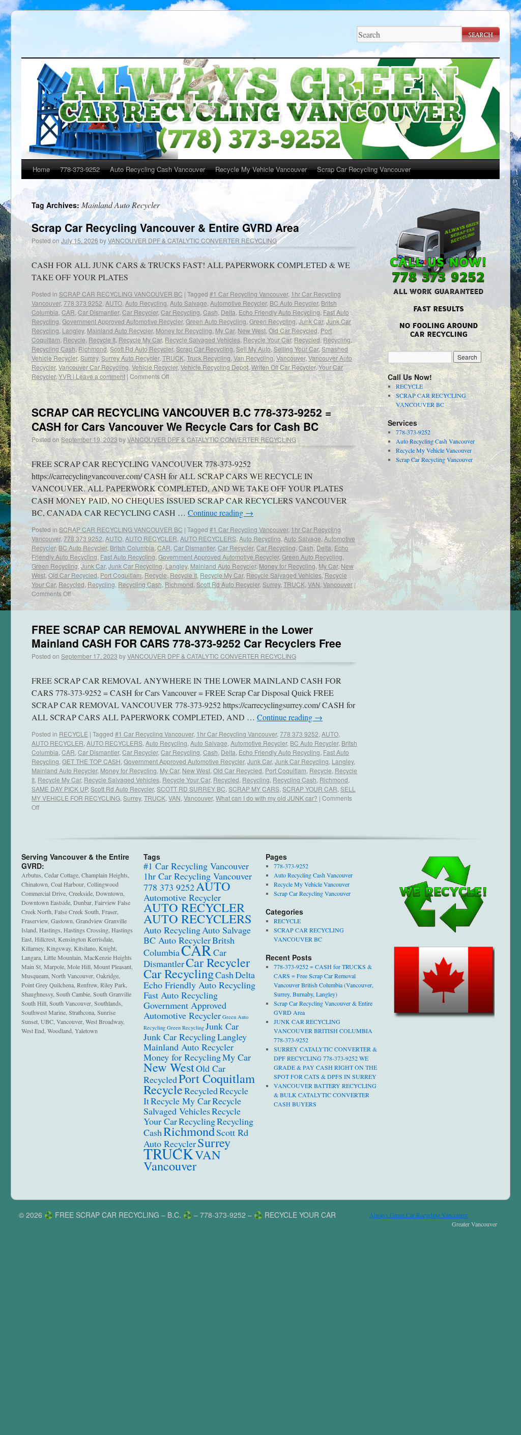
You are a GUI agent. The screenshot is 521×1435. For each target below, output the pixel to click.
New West (252, 330)
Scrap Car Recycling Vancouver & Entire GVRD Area (165, 227)
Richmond (92, 348)
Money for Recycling (184, 330)
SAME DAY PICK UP (60, 788)
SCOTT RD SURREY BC (191, 788)
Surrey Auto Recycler (130, 358)
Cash (210, 312)
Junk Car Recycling (135, 566)
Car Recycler (140, 312)
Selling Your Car (296, 348)
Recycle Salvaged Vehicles (202, 339)
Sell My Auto (253, 348)
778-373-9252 (80, 169)
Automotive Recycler (238, 303)
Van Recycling (253, 358)
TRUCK (173, 358)
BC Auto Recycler (294, 303)
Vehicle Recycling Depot (214, 367)
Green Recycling (272, 321)
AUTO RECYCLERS (208, 538)
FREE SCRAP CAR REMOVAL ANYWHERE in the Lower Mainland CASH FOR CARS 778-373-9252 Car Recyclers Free (186, 636)
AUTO (113, 303)
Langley (73, 330)
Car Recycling (180, 312)
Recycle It (102, 339)
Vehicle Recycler (155, 367)
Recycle (74, 339)
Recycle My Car (140, 339)
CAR (68, 312)
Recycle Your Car (267, 339)
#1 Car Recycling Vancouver (249, 293)
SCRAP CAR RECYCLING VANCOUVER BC (121, 293)
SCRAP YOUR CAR (309, 788)
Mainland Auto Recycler (120, 330)
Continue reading (220, 512)
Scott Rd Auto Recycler (141, 348)
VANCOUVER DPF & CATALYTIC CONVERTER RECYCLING (192, 240)
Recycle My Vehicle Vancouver (261, 169)
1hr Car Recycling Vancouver (236, 733)
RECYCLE (73, 733)
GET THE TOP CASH (91, 761)
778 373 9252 (83, 303)
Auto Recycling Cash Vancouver (157, 169)
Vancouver (290, 358)
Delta (228, 312)
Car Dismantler (98, 312)
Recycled (307, 339)
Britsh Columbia (132, 547)
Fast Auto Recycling (127, 556)
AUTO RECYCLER (151, 538)
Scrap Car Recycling (204, 348)
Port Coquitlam (120, 575)
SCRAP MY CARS (253, 788)
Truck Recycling (208, 358)
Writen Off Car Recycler (283, 367)
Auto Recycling (146, 303)
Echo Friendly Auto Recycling (279, 312)
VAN (314, 584)
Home (41, 169)
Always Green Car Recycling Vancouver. (419, 1215)
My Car (225, 330)
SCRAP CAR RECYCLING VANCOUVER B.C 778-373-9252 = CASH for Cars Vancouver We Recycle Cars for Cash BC (181, 418)
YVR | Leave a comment (92, 376)
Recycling (337, 339)
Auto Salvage (188, 303)
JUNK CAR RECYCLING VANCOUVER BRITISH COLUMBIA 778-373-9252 (323, 1030)
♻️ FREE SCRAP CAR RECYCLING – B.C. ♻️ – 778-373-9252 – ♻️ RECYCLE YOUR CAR (190, 1215)
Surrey (89, 358)
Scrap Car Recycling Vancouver (364, 169)
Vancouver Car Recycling (94, 367)
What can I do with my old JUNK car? (266, 798)
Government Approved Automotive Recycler (122, 321)
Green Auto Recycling (216, 321)
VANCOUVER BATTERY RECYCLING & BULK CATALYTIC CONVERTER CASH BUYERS (325, 1094)
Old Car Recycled (293, 330)
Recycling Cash (53, 348)
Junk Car (311, 321)
